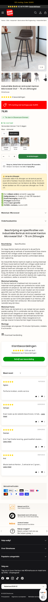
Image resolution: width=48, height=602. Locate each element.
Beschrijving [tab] (6, 244)
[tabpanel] (24, 288)
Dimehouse (5, 92)
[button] (45, 12)
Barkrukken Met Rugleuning (26, 20)
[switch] (43, 597)
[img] (8, 382)
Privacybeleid (5, 596)
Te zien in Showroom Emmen (16, 117)
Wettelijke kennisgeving (35, 596)
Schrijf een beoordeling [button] (24, 359)
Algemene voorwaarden (19, 596)
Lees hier (31, 194)
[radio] (4, 134)
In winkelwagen (32, 156)
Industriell (13, 20)
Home (3, 20)
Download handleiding (13, 335)
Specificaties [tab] (20, 244)
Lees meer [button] (7, 441)
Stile (7, 20)
